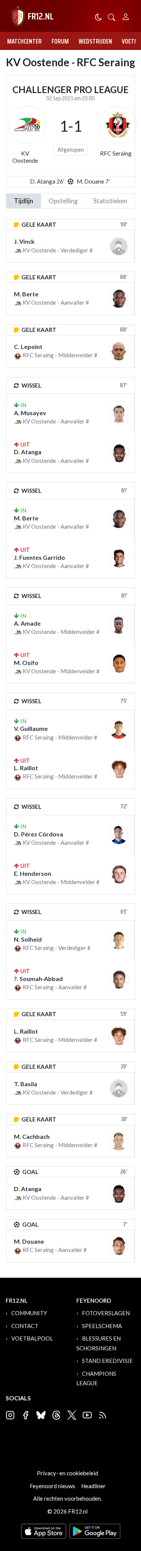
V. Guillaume (31, 728)
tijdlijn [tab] (23, 201)
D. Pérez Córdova (38, 834)
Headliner (93, 1485)
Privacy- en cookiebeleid (67, 1473)
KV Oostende (25, 156)
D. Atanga (27, 451)
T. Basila (25, 1083)
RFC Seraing (116, 153)
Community (29, 1313)
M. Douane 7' (93, 181)
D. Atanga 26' (47, 181)
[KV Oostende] (27, 124)
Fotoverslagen (106, 1313)
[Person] (125, 15)
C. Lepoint (28, 346)
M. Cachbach (32, 1136)
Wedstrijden (95, 41)
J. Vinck (24, 241)
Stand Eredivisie (107, 1360)
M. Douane (29, 1241)
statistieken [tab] (110, 201)
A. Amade (27, 623)
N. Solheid (28, 939)
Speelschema (102, 1325)
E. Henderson (32, 873)
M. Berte (26, 293)
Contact (24, 1325)
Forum (60, 41)
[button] (111, 16)
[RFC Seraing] (118, 124)
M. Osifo (26, 662)
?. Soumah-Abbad (38, 978)
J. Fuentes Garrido (39, 557)
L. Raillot (26, 767)
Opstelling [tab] (63, 201)
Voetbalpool (32, 1338)
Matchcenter (24, 41)
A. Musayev (30, 412)
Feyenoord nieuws (52, 1485)
